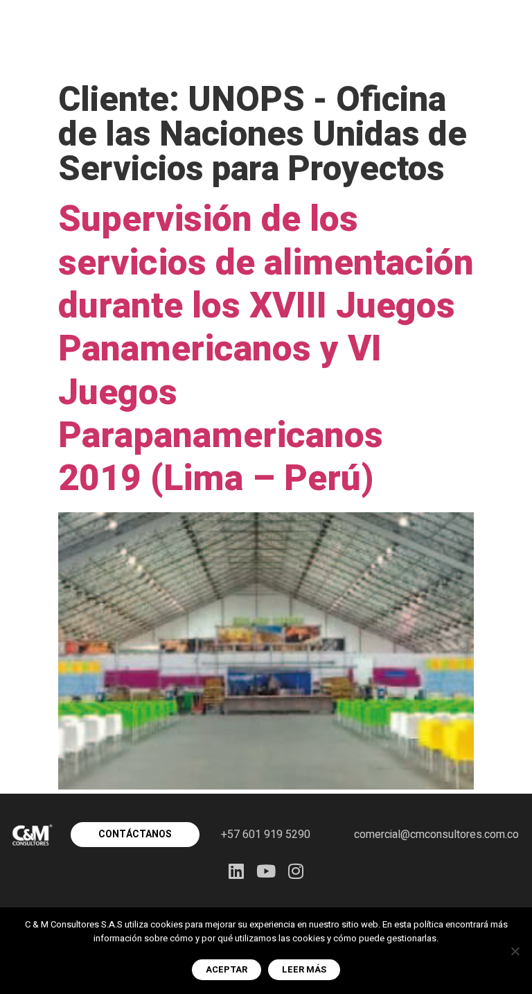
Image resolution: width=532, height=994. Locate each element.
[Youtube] (266, 871)
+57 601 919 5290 (265, 834)
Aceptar (226, 969)
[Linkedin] (236, 871)
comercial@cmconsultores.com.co (436, 834)
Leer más (304, 969)
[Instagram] (296, 871)
